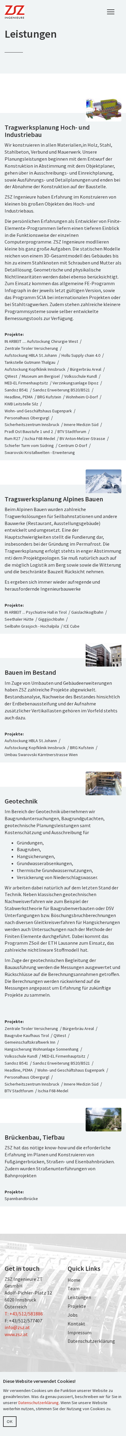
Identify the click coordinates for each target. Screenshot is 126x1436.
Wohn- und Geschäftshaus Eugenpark (38, 411)
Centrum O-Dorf (72, 445)
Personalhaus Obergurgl (27, 418)
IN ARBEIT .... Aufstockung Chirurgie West (42, 341)
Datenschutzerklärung (91, 1341)
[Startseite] (14, 12)
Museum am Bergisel (41, 376)
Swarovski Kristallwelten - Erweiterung (40, 452)
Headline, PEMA (19, 397)
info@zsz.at (17, 1327)
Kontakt (76, 1324)
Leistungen (79, 1297)
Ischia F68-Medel (40, 438)
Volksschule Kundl (80, 376)
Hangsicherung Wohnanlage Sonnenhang (42, 1049)
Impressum (79, 1332)
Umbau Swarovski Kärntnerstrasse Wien (41, 754)
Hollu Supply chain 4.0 (80, 355)
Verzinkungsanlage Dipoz (75, 383)
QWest (11, 376)
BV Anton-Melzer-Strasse (82, 438)
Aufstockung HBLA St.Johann (31, 355)
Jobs (73, 1315)
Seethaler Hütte (19, 619)
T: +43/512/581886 (24, 1314)
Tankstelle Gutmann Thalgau (30, 362)
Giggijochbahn (51, 619)
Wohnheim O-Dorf (82, 397)
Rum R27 (12, 438)
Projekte (77, 1306)
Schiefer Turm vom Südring (29, 445)
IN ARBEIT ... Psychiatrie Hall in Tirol (36, 612)
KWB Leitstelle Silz (21, 404)
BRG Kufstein (49, 397)
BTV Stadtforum (71, 431)
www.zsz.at (16, 1334)
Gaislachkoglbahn (87, 612)
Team (74, 1288)
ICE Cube (72, 626)
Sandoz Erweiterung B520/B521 (61, 390)
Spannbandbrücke (21, 1198)
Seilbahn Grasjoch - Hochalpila (32, 626)
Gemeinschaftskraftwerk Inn (30, 1042)
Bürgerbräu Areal (85, 369)
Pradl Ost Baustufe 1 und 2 (29, 431)
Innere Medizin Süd (81, 424)
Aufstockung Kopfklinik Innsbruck (35, 369)
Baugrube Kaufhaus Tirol (27, 1035)
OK (10, 1421)
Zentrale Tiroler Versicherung (31, 348)
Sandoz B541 (16, 390)
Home (74, 1280)
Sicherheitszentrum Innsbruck (32, 424)
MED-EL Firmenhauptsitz (26, 383)
